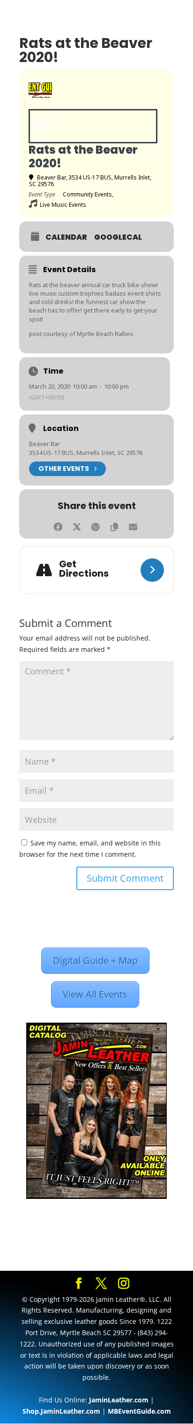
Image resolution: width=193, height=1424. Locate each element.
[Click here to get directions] (152, 570)
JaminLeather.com (118, 1399)
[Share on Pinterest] (95, 525)
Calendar (66, 237)
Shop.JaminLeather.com (61, 1411)
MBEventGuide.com (139, 1411)
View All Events (95, 994)
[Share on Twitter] (76, 525)
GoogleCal (118, 237)
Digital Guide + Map (95, 960)
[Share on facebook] (58, 525)
